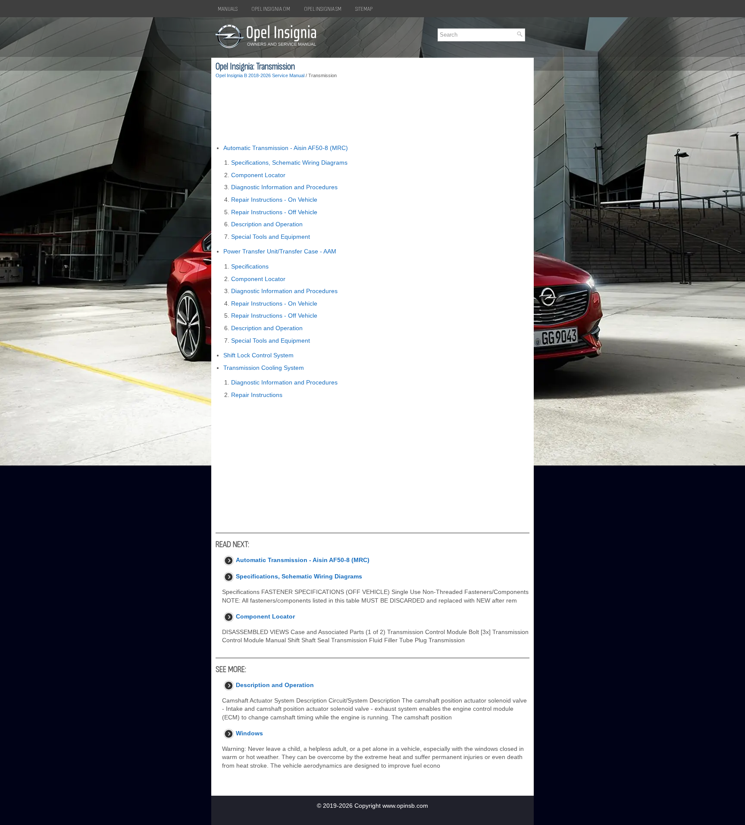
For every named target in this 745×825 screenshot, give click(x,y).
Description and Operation (267, 224)
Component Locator (258, 175)
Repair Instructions (256, 394)
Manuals (228, 8)
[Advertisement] (372, 112)
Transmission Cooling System (263, 367)
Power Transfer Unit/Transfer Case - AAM (279, 251)
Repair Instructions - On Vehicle (274, 199)
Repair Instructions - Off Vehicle (274, 212)
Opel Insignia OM (270, 8)
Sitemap (363, 8)
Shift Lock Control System (258, 355)
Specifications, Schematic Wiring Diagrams (289, 162)
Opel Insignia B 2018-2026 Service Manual (260, 75)
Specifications (250, 266)
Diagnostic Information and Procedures (284, 187)
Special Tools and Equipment (270, 236)
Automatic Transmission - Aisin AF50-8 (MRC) (285, 147)
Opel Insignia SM (322, 8)
